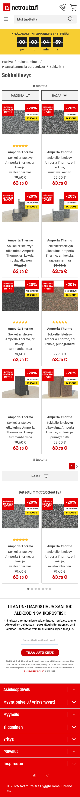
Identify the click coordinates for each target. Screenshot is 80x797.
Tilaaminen (13, 727)
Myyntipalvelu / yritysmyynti (29, 702)
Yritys (8, 739)
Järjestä (17, 95)
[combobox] (45, 19)
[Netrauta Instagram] (48, 775)
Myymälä (11, 714)
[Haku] (71, 19)
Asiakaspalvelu (16, 689)
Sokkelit (56, 67)
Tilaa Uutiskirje (40, 652)
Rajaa (56, 95)
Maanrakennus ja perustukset (24, 67)
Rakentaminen (28, 62)
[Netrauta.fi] (20, 7)
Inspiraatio (13, 763)
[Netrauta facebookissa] (34, 775)
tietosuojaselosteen (34, 670)
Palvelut (10, 751)
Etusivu (8, 62)
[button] (6, 19)
